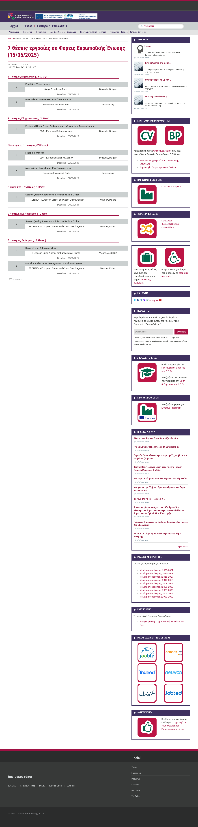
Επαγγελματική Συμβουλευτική (93, 32)
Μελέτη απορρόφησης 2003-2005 (156, 590)
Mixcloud (135, 790)
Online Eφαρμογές (162, 151)
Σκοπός (28, 26)
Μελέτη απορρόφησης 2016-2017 (156, 577)
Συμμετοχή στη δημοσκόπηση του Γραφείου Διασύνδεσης (174, 725)
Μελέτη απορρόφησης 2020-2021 (156, 570)
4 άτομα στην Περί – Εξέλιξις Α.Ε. (149, 499)
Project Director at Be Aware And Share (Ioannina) (157, 447)
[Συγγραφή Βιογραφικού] (147, 144)
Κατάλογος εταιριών (171, 186)
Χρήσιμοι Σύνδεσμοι (138, 32)
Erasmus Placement (171, 408)
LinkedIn (135, 784)
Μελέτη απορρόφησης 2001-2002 (156, 593)
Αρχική (14, 26)
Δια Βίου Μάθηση (57, 32)
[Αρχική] (52, 18)
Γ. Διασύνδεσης (27, 786)
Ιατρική (124, 32)
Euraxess (71, 786)
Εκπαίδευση (41, 32)
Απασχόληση (14, 32)
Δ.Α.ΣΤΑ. (12, 786)
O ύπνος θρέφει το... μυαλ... (157, 80)
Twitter (134, 767)
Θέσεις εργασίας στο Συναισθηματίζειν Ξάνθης (156, 438)
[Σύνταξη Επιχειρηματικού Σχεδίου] (174, 144)
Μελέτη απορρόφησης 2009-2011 (156, 583)
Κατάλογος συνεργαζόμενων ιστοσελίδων (170, 224)
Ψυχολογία (114, 32)
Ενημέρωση (71, 32)
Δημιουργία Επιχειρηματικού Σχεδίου (158, 167)
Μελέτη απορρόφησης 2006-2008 (156, 587)
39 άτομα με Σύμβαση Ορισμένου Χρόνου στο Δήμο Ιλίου (160, 478)
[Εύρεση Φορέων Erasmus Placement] (147, 421)
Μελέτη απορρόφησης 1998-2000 (156, 597)
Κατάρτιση (27, 32)
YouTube (135, 796)
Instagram (135, 779)
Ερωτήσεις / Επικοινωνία (52, 26)
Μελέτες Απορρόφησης (155, 96)
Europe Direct (55, 786)
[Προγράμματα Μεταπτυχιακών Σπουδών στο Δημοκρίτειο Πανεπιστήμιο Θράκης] (147, 381)
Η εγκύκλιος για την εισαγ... (157, 63)
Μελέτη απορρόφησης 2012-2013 (156, 580)
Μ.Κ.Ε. (42, 786)
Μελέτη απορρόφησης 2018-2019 (156, 573)
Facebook (136, 773)
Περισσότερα (182, 547)
